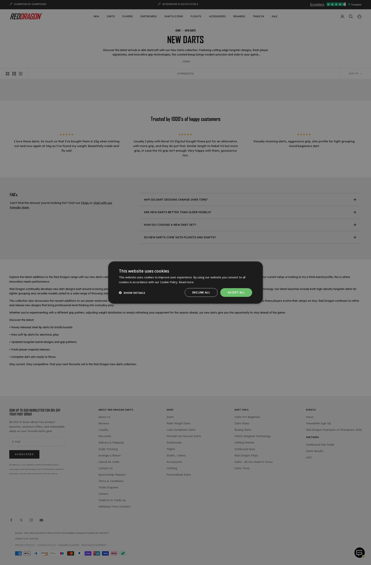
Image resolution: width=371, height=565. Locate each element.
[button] (132, 292)
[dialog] (185, 282)
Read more (186, 282)
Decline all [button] (201, 292)
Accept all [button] (236, 292)
